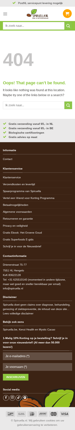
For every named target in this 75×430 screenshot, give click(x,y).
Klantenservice (12, 177)
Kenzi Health (26, 329)
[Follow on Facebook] (6, 398)
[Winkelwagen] (67, 14)
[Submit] (68, 25)
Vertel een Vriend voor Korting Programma (28, 198)
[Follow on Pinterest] (25, 398)
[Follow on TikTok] (18, 398)
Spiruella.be (10, 329)
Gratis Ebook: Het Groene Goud (22, 232)
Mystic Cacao (47, 329)
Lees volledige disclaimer (18, 313)
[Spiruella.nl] (37, 14)
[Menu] (5, 14)
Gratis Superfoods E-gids (18, 239)
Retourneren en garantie (18, 218)
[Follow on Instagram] (12, 398)
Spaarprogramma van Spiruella (22, 191)
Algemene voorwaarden (17, 211)
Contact (7, 159)
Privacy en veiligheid (15, 225)
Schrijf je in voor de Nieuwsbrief (22, 246)
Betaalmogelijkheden (15, 204)
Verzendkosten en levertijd (19, 184)
